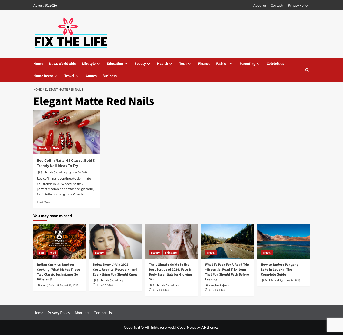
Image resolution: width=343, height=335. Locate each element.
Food (53, 253)
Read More (43, 202)
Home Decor (43, 75)
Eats (41, 253)
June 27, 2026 (105, 285)
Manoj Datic (47, 285)
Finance (204, 63)
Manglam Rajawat (219, 285)
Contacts (277, 5)
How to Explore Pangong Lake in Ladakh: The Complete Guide (279, 269)
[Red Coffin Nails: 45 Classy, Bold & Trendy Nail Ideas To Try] (66, 132)
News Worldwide (62, 63)
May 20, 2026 (80, 172)
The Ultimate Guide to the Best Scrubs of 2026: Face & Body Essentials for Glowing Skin (170, 272)
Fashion (222, 63)
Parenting (248, 63)
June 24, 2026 (292, 281)
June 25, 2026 (217, 290)
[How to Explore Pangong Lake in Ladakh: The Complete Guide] (283, 241)
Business (109, 75)
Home (38, 63)
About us (259, 5)
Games (91, 75)
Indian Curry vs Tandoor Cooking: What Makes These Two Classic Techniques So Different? (58, 272)
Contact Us (103, 312)
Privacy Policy (298, 5)
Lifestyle (89, 63)
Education (115, 63)
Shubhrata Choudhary (54, 172)
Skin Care (171, 253)
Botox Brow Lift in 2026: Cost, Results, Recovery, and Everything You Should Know (115, 269)
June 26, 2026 (161, 290)
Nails (56, 148)
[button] (307, 70)
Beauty (140, 63)
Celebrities (275, 63)
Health (162, 63)
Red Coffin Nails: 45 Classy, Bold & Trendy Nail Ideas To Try (66, 163)
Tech (183, 63)
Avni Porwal (272, 281)
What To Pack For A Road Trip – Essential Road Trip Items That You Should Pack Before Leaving (227, 272)
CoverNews (186, 327)
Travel (69, 75)
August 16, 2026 (69, 285)
